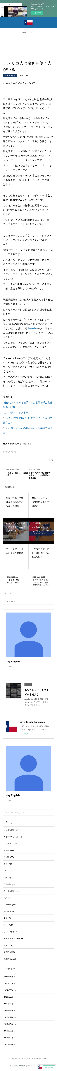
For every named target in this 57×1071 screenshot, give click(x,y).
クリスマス (10, 843)
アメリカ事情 (10, 75)
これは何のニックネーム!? (18, 412)
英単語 (10, 958)
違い (8, 924)
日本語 (9, 850)
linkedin (32, 328)
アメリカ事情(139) (9, 452)
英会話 (9, 952)
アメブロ (32, 32)
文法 (7, 918)
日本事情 (10, 884)
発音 (8, 945)
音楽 (7, 877)
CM (7, 870)
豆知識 (9, 857)
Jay (7, 897)
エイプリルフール (13, 836)
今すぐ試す (37, 13)
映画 (8, 864)
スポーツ (10, 904)
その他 (9, 911)
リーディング (11, 931)
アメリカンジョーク (14, 938)
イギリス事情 (11, 830)
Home (23, 32)
